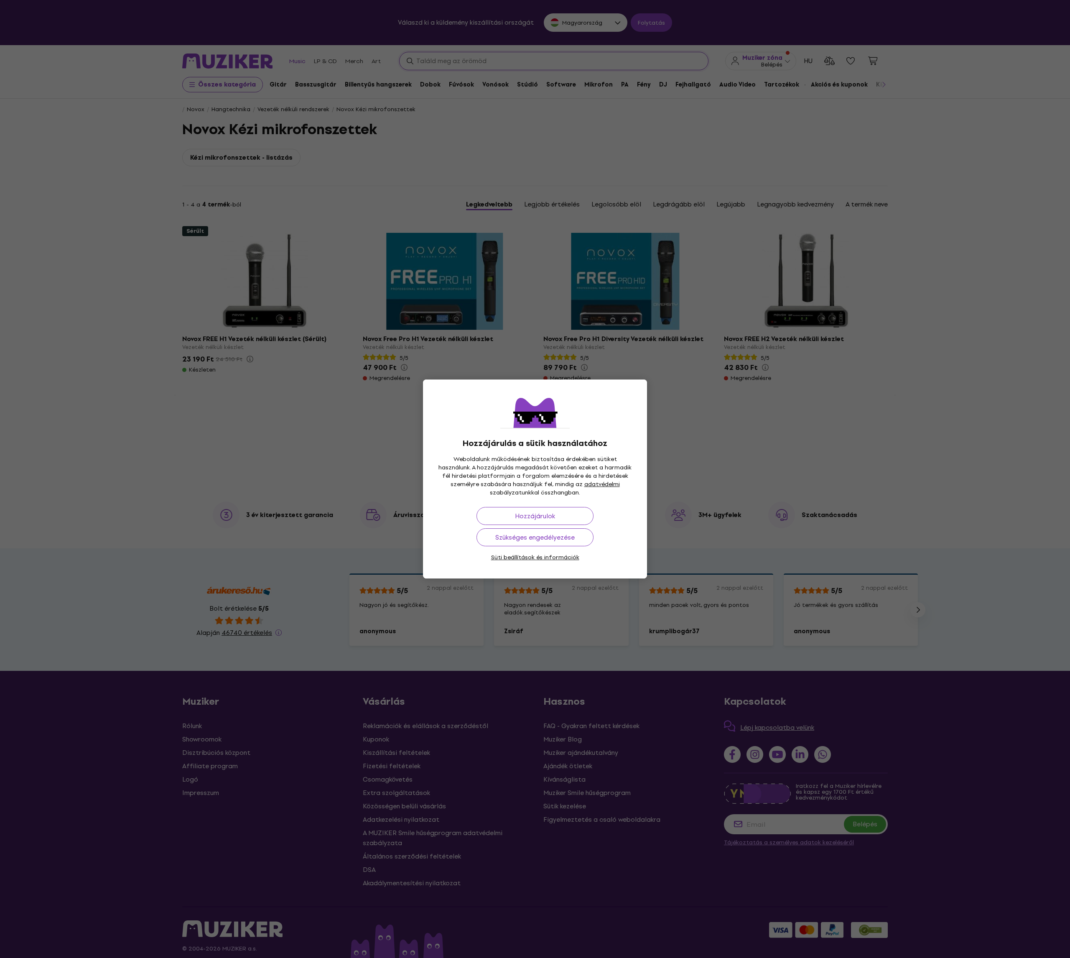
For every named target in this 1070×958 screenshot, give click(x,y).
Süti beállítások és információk (535, 557)
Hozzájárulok (535, 516)
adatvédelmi (602, 484)
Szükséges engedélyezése (535, 537)
